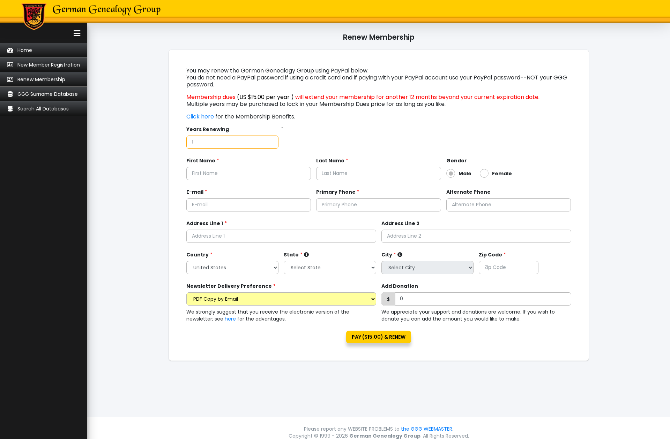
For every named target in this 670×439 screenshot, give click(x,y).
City (386, 254)
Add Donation (399, 286)
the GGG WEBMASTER (426, 428)
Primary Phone (336, 191)
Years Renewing (207, 129)
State (291, 254)
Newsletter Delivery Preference (229, 286)
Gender (456, 160)
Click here (200, 117)
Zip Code (490, 254)
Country (197, 254)
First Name (200, 160)
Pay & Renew (378, 336)
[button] (43, 33)
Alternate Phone (468, 191)
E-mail (194, 191)
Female (502, 173)
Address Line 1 (204, 223)
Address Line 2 (400, 223)
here (230, 318)
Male (465, 173)
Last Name (330, 160)
